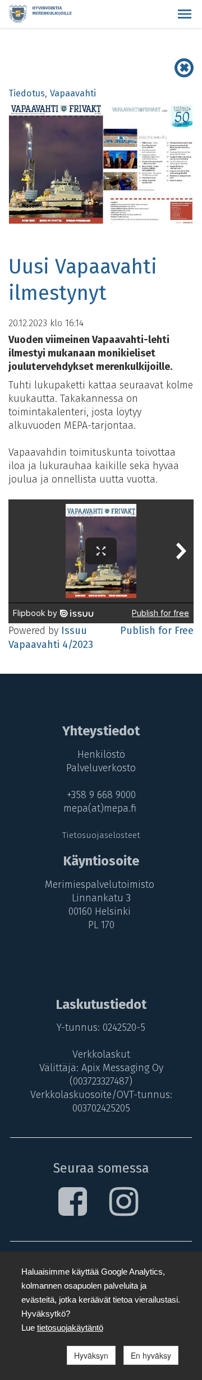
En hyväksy (151, 1355)
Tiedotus (26, 93)
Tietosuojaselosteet (101, 835)
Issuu (74, 630)
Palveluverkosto (101, 768)
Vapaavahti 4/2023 (50, 644)
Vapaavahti (73, 93)
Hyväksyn (91, 1355)
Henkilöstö (101, 754)
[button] (185, 14)
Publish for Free (157, 630)
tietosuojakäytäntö (70, 1327)
